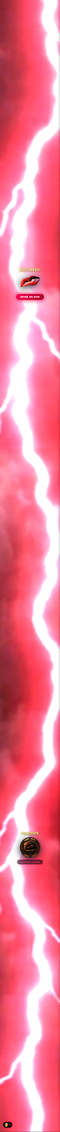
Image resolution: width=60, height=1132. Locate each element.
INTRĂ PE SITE (30, 297)
